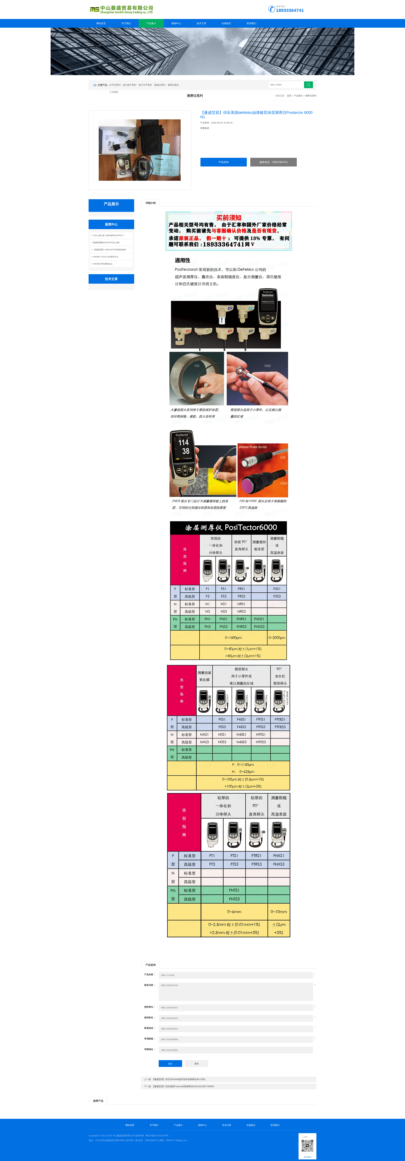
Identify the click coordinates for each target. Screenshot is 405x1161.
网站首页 (101, 23)
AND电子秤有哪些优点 (102, 264)
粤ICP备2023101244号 (157, 1135)
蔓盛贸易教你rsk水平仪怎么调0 (106, 242)
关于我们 (126, 23)
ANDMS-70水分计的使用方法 (105, 257)
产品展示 (151, 23)
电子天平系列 (145, 85)
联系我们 (251, 23)
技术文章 (201, 23)
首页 (289, 95)
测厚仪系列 (173, 85)
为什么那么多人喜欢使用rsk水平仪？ (108, 235)
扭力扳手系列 (129, 85)
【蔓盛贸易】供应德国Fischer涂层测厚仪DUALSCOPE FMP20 (183, 1086)
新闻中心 (176, 23)
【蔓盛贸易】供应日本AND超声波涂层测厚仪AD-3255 (178, 1079)
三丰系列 (113, 92)
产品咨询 (223, 162)
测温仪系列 (159, 85)
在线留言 (226, 23)
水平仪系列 (115, 85)
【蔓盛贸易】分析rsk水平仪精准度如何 (109, 250)
